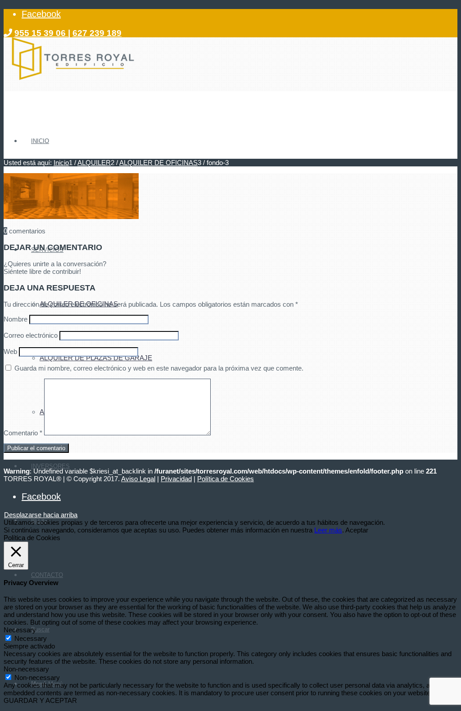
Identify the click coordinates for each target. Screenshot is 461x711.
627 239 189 (97, 33)
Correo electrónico (31, 335)
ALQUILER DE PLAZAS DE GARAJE (96, 358)
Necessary (30, 638)
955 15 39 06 (41, 33)
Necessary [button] (20, 630)
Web (10, 351)
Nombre (15, 319)
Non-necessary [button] (26, 669)
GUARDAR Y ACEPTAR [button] (40, 700)
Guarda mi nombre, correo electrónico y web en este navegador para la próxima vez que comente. (158, 368)
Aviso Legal (138, 479)
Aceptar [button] (356, 530)
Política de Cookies (225, 479)
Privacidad (176, 479)
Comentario (23, 433)
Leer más (328, 530)
